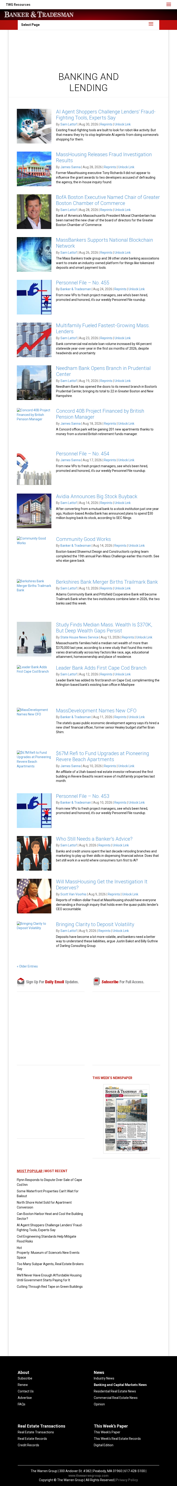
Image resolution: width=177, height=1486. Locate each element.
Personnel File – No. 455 (82, 283)
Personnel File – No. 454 (82, 454)
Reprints (106, 124)
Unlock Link (123, 124)
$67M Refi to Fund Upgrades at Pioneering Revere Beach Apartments (102, 756)
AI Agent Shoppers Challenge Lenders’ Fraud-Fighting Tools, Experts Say (106, 115)
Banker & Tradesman (75, 289)
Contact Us (26, 1391)
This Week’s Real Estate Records (117, 1438)
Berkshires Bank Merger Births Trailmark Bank (107, 582)
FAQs (21, 1404)
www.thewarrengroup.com (88, 1475)
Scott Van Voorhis (73, 894)
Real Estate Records (32, 1438)
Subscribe (25, 1378)
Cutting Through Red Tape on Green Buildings (50, 1286)
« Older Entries (27, 966)
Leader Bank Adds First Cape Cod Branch (101, 668)
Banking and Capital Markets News (120, 1385)
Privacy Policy (127, 1480)
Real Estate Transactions (36, 1432)
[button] (18, 4)
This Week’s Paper (107, 1432)
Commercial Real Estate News (116, 1398)
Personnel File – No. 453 (82, 796)
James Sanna (70, 167)
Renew (23, 1385)
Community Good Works (83, 539)
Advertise (25, 1398)
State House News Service (79, 637)
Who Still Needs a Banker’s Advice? (94, 839)
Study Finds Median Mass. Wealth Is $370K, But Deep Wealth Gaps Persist (104, 628)
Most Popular (29, 1171)
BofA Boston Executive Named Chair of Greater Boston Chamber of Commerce (108, 200)
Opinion (99, 1404)
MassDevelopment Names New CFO (96, 711)
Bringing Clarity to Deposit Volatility (95, 924)
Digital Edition (103, 1445)
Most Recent (56, 1171)
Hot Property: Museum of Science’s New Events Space (48, 1252)
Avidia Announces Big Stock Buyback (96, 496)
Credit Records (28, 1445)
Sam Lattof (68, 124)
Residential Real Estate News (115, 1391)
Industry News (104, 1378)
